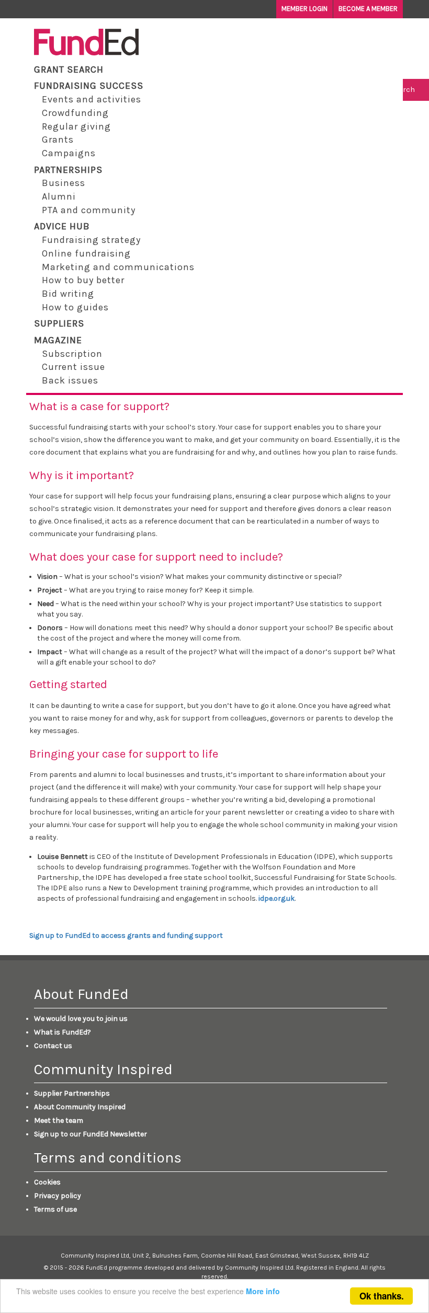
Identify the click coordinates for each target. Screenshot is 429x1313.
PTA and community (89, 210)
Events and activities (91, 99)
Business (63, 183)
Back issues (70, 380)
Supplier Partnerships (72, 1093)
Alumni (59, 196)
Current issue (73, 367)
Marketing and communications (118, 267)
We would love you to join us (81, 1018)
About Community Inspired (80, 1106)
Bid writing (68, 293)
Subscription (72, 353)
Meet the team (58, 1120)
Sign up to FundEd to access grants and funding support (126, 935)
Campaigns (69, 153)
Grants (58, 139)
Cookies (47, 1182)
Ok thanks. (381, 1295)
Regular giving (76, 126)
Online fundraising (86, 253)
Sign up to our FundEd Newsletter (90, 1134)
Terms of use (55, 1209)
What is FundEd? (62, 1032)
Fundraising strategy (91, 240)
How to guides (75, 307)
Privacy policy (57, 1195)
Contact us (53, 1045)
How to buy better (83, 280)
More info (263, 1291)
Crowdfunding (75, 113)
